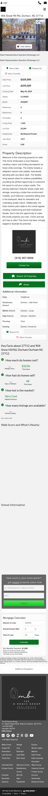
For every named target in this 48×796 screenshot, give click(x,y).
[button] (2, 34)
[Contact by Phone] (39, 2)
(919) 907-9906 (24, 258)
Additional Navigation (24, 669)
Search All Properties (26, 276)
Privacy (23, 793)
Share (26, 284)
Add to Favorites (14, 73)
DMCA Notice (7, 731)
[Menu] (44, 9)
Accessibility (6, 793)
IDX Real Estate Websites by (12, 791)
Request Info (37, 68)
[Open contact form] (45, 2)
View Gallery (25, 46)
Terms (16, 793)
